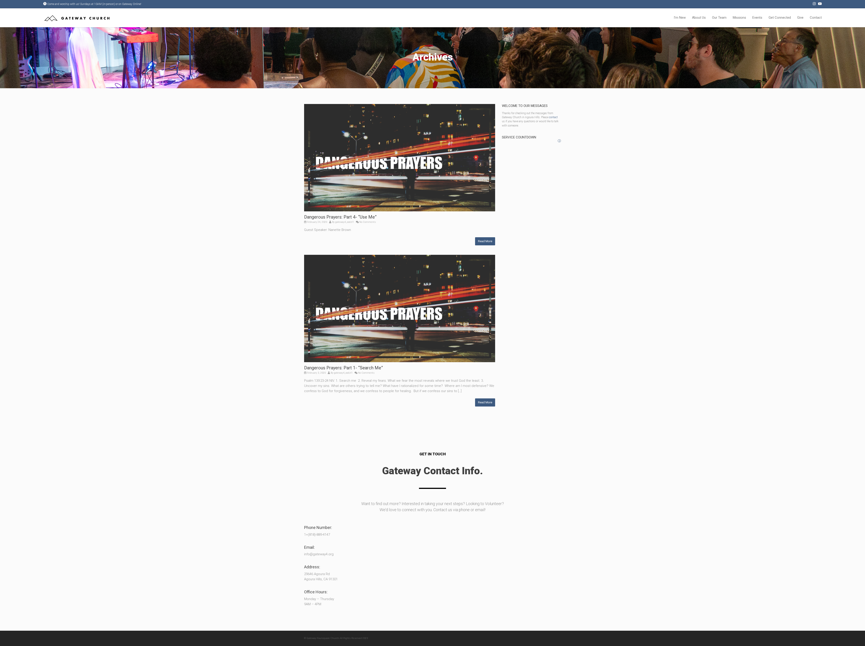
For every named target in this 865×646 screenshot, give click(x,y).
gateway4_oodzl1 (344, 222)
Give (800, 18)
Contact (816, 18)
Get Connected (780, 18)
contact (553, 117)
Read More (485, 241)
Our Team (719, 18)
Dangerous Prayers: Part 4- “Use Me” (340, 217)
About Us (699, 18)
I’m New (680, 18)
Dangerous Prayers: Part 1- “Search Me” (343, 367)
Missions (739, 18)
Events (757, 18)
